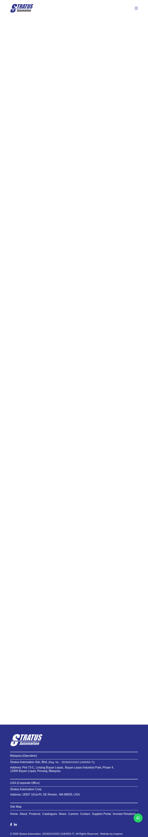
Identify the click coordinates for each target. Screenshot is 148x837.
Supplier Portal (101, 813)
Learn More (26, 202)
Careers (73, 813)
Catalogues (49, 813)
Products (34, 813)
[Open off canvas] (136, 8)
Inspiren (118, 833)
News (62, 813)
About (23, 813)
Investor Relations (124, 813)
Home (14, 813)
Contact (85, 813)
